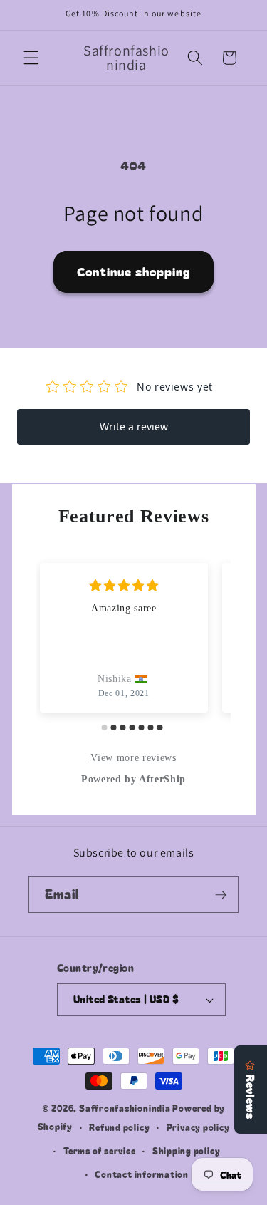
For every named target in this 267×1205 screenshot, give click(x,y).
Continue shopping (134, 271)
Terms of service (99, 1150)
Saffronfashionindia (125, 1108)
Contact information (142, 1174)
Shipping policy (186, 1150)
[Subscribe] (221, 895)
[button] (31, 58)
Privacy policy (198, 1127)
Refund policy (119, 1127)
